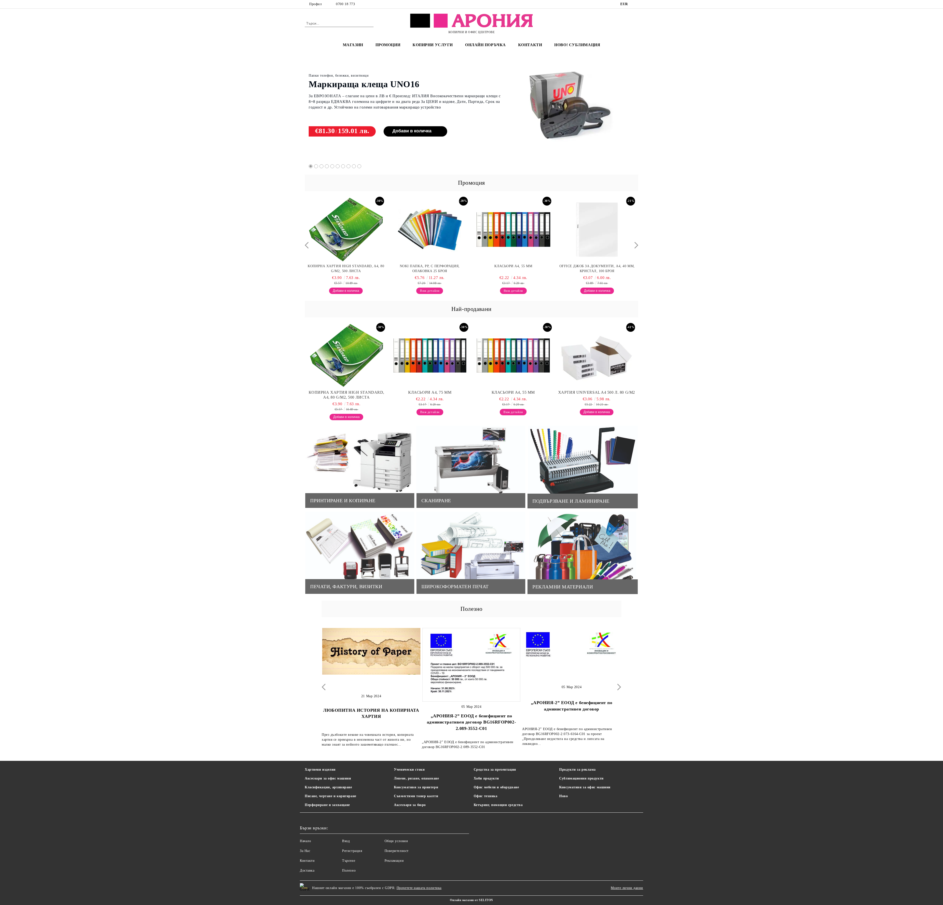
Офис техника (486, 796)
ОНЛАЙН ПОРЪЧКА (485, 45)
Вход (346, 841)
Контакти (307, 861)
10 (359, 166)
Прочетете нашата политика (419, 888)
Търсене (348, 861)
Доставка (307, 870)
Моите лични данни (627, 888)
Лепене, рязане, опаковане (416, 778)
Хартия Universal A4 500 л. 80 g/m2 (596, 392)
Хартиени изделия (320, 769)
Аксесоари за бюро (410, 805)
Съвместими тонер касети (416, 796)
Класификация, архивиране (328, 787)
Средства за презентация (495, 769)
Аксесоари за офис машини (328, 778)
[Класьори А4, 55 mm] (430, 230)
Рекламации (394, 861)
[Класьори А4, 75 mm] (569, 107)
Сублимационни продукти (581, 778)
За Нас (305, 851)
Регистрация (352, 851)
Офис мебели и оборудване (496, 787)
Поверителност (397, 851)
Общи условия (396, 841)
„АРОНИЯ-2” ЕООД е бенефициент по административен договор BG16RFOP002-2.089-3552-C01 (371, 722)
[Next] (635, 245)
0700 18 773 (345, 4)
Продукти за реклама (577, 769)
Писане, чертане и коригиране (330, 796)
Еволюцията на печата (571, 713)
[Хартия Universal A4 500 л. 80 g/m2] (596, 356)
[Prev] (308, 245)
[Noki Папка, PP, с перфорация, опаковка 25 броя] (346, 230)
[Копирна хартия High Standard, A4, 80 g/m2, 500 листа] (346, 356)
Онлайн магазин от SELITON (471, 900)
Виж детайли (395, 125)
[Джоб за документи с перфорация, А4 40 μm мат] (597, 230)
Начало (305, 841)
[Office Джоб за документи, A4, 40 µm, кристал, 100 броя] (513, 230)
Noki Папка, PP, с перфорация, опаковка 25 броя (346, 268)
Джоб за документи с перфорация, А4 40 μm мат (597, 268)
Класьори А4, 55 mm (430, 266)
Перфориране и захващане (327, 805)
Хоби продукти (486, 778)
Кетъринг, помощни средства (498, 805)
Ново (563, 796)
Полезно (349, 870)
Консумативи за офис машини (584, 787)
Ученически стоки (409, 769)
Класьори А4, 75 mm (351, 79)
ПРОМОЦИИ (387, 45)
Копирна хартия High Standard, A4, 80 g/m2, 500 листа (346, 394)
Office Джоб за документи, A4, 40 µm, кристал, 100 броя (513, 268)
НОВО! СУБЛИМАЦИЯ (577, 45)
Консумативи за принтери (416, 787)
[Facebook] (635, 4)
